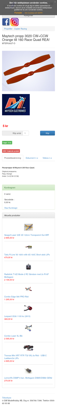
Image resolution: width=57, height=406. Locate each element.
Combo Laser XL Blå (13, 335)
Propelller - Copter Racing (15, 28)
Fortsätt (18, 12)
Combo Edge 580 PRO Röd (16, 296)
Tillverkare (6, 397)
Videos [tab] (47, 157)
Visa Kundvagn (10, 207)
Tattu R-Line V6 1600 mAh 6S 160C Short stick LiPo (27, 254)
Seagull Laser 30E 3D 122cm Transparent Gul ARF (26, 235)
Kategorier (28, 15)
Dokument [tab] (32, 157)
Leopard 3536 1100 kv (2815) (17, 316)
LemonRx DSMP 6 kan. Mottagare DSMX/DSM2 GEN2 (28, 377)
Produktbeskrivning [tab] (12, 157)
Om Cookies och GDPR (33, 13)
